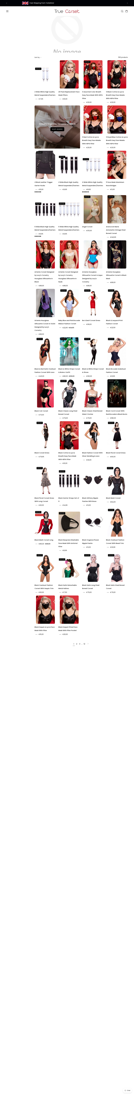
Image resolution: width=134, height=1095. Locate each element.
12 (84, 644)
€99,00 (89, 324)
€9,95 (64, 189)
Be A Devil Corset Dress (91, 320)
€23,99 (112, 547)
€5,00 (112, 189)
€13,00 (41, 189)
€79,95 (41, 457)
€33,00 (88, 460)
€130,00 (89, 376)
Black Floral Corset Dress (116, 453)
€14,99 (64, 505)
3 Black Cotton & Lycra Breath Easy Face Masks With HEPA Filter (115, 95)
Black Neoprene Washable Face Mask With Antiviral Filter (68, 543)
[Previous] (7, 3)
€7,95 (41, 99)
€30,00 (41, 592)
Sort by (37, 57)
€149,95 (113, 237)
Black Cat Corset (41, 411)
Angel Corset (87, 227)
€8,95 (88, 189)
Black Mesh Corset (113, 498)
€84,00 (113, 502)
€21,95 (112, 376)
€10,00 (64, 99)
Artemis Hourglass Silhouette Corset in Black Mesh (116, 275)
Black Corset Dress (42, 453)
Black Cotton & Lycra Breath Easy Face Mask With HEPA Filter (67, 456)
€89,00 (41, 286)
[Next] (127, 3)
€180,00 (113, 418)
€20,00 (88, 102)
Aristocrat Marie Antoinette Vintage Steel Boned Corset (116, 230)
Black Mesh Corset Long (44, 540)
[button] (122, 11)
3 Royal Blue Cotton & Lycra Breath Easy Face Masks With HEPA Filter (117, 140)
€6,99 (64, 550)
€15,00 (41, 634)
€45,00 (41, 376)
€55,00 (89, 231)
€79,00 (65, 418)
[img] (38, 192)
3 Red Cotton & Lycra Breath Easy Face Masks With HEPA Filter (91, 140)
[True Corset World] (67, 11)
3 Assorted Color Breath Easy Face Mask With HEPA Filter (92, 95)
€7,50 (64, 592)
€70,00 (41, 415)
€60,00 (112, 457)
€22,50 (112, 328)
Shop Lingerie (57, 129)
